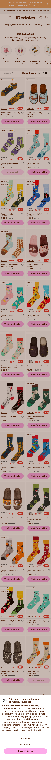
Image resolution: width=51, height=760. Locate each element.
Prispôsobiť (25, 744)
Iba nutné (25, 738)
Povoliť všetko (25, 751)
